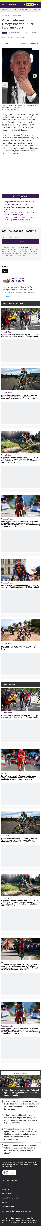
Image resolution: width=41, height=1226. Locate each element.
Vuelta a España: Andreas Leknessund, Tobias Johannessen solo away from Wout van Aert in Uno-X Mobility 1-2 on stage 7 (20, 1149)
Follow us (24, 43)
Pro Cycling (5, 15)
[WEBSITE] (20, 281)
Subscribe (30, 4)
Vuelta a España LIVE (20, 9)
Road (5, 271)
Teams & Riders (16, 15)
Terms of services (26, 247)
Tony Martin (19, 140)
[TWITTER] (13, 281)
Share (7, 43)
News (4, 33)
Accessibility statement (10, 1198)
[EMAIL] (23, 281)
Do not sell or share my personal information (17, 1211)
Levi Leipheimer (20, 143)
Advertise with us (8, 1207)
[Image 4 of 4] (35, 76)
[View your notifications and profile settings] (24, 5)
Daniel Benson (15, 33)
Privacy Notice (28, 249)
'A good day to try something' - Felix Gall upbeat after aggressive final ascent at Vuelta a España (21, 1092)
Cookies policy (7, 1194)
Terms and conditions (9, 1180)
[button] (38, 5)
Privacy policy (6, 1189)
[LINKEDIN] (16, 281)
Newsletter (35, 43)
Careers (5, 1202)
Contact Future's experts (10, 1185)
